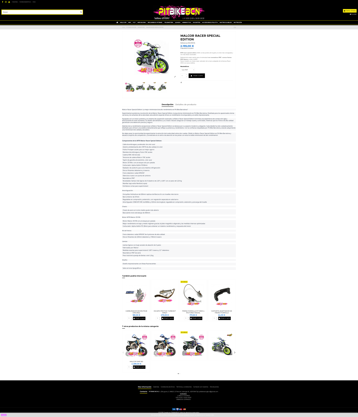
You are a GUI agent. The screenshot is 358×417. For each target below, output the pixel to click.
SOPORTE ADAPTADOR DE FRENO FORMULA (221, 312)
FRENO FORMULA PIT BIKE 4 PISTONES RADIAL (193, 312)
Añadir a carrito (198, 75)
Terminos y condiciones (184, 387)
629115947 (193, 391)
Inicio (34, 2)
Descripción (167, 105)
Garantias (15, 2)
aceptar (4, 415)
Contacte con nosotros (200, 387)
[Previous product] (234, 27)
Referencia (183, 43)
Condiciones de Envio (25, 2)
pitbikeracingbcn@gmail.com (208, 391)
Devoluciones (214, 387)
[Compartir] (181, 82)
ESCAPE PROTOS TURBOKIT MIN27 (165, 312)
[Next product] (235, 27)
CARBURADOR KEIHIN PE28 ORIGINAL (136, 312)
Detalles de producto (185, 105)
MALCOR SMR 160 (136, 361)
